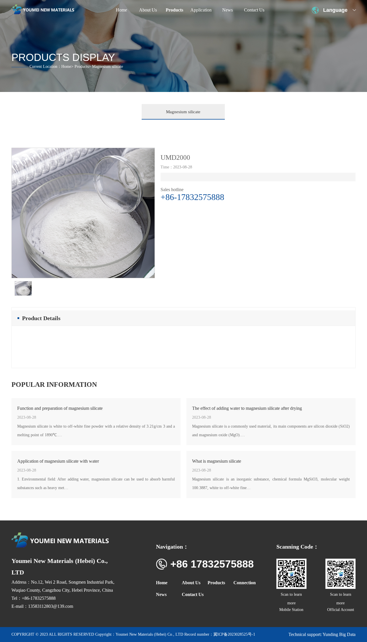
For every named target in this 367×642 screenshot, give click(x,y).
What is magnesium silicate (216, 461)
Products (82, 66)
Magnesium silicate (183, 111)
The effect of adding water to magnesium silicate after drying (247, 408)
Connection (244, 582)
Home (66, 66)
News (161, 594)
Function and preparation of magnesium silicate (60, 408)
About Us (191, 582)
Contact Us (193, 594)
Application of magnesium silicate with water (58, 461)
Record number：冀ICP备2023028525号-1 (219, 634)
